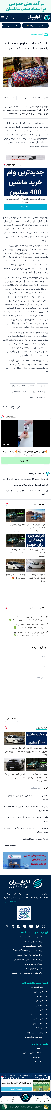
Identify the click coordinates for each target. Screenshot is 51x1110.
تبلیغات (39, 1048)
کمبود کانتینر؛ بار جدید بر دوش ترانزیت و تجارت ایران (25, 492)
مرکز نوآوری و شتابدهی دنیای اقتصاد (27, 973)
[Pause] (4, 444)
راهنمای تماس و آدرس (32, 1052)
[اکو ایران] (39, 17)
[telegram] (24, 926)
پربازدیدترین (35, 788)
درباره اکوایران (36, 1057)
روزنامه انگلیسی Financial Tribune (27, 950)
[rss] (7, 926)
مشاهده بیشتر (10, 845)
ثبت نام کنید (16, 1089)
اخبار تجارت (36, 34)
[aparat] (12, 926)
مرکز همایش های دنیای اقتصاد (29, 955)
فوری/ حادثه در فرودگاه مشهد (35, 839)
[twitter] (37, 926)
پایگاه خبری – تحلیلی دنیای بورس (28, 959)
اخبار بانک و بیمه (36, 1014)
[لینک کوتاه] (18, 407)
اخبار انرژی (39, 1005)
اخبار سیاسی (38, 1019)
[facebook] (18, 926)
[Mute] (8, 444)
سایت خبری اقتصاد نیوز (32, 946)
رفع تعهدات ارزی (40, 391)
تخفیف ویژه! (25, 460)
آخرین (45, 788)
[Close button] (48, 1077)
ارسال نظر (11, 718)
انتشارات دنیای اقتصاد (33, 968)
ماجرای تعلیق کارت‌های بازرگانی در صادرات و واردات (24, 479)
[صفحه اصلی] (25, 1097)
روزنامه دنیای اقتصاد (33, 941)
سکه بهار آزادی (41, 26)
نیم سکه (12, 26)
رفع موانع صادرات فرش (37, 397)
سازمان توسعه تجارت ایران (23, 385)
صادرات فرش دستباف (19, 391)
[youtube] (31, 926)
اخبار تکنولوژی (37, 1023)
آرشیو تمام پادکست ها (34, 1037)
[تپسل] (5, 165)
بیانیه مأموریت (35, 1062)
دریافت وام (26, 206)
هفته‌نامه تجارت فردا (33, 964)
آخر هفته (40, 1028)
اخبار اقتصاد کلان (37, 987)
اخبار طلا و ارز (38, 996)
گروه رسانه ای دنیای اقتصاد (30, 937)
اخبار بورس (39, 991)
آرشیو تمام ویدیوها (35, 1032)
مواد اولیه (42, 385)
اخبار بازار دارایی (37, 1010)
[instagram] (43, 926)
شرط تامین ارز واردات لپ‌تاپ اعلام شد (29, 485)
